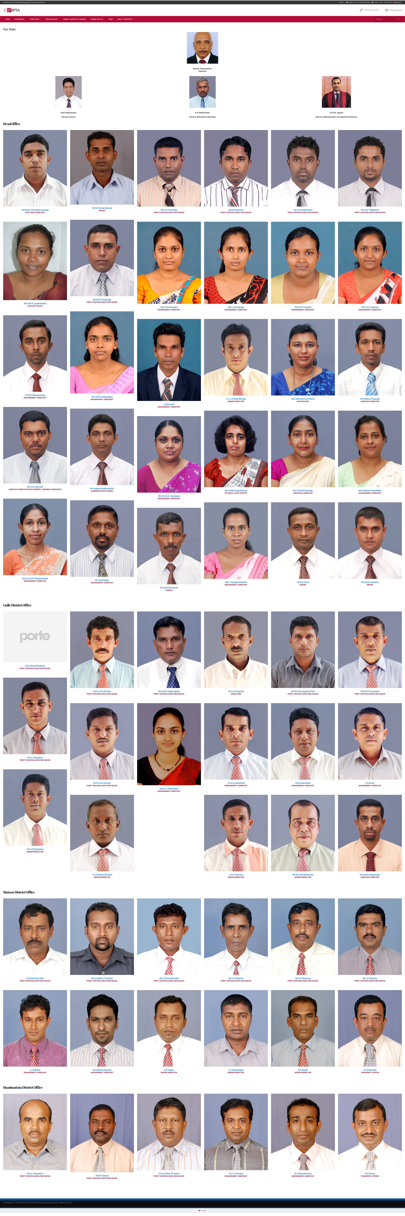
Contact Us (388, 2)
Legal (376, 2)
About (341, 2)
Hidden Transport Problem (74, 19)
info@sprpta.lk (395, 10)
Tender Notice (96, 19)
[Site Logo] (11, 10)
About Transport (124, 19)
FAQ (381, 2)
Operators (34, 19)
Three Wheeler (51, 19)
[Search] (398, 19)
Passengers (19, 19)
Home (7, 19)
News (111, 19)
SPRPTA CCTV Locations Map (360, 2)
